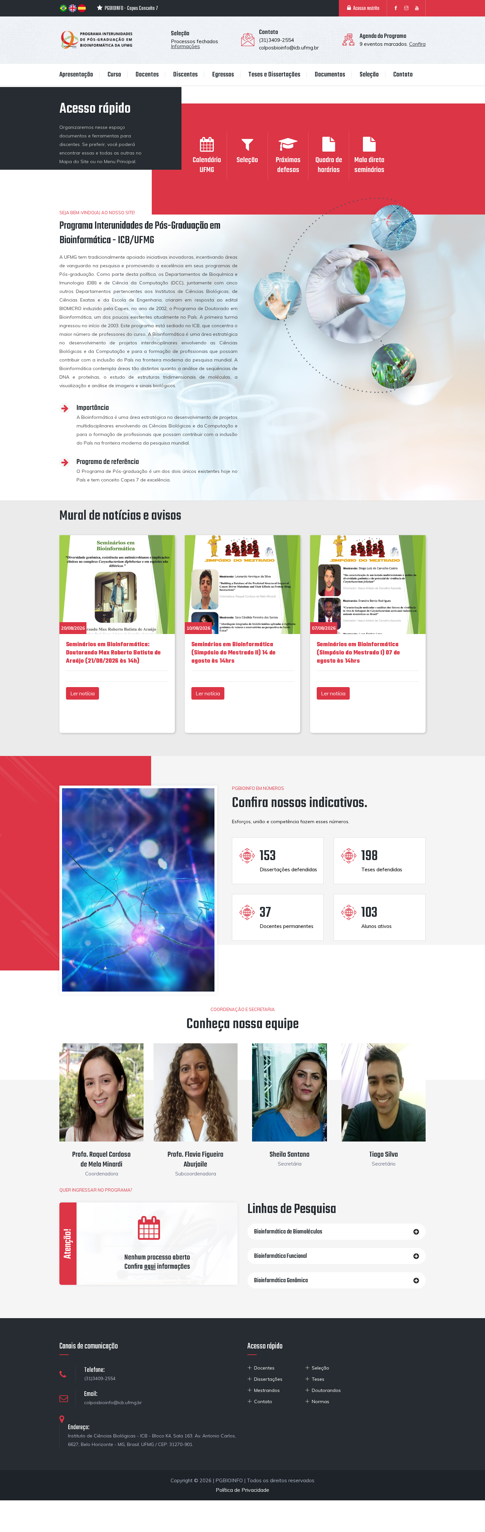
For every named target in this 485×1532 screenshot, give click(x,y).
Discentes (185, 75)
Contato (403, 75)
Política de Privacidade (242, 1490)
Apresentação (76, 75)
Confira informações (157, 1266)
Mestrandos (267, 1390)
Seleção (369, 75)
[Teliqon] (96, 40)
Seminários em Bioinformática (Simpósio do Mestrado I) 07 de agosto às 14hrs (358, 653)
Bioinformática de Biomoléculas (288, 1232)
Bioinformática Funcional (280, 1256)
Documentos (330, 75)
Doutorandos (326, 1390)
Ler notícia (82, 693)
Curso (114, 75)
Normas (320, 1401)
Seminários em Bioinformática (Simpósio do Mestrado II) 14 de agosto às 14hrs (233, 653)
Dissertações (268, 1379)
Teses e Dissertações (274, 75)
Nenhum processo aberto (157, 1257)
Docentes (147, 75)
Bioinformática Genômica (281, 1281)
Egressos (223, 75)
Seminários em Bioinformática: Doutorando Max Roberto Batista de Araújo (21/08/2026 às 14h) (113, 653)
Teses (318, 1379)
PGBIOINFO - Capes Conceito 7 (130, 8)
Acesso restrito (365, 8)
